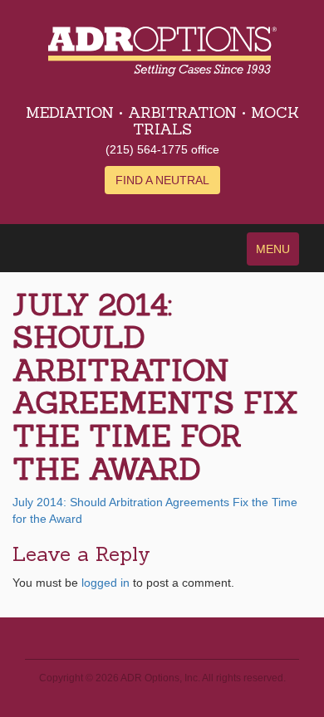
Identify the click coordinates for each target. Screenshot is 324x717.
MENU (273, 249)
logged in (105, 582)
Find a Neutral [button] (162, 180)
